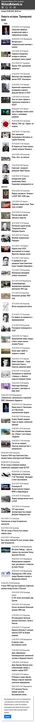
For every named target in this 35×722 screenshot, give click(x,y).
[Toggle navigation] (14, 7)
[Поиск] (6, 7)
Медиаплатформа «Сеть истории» (12, 3)
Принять (7, 716)
